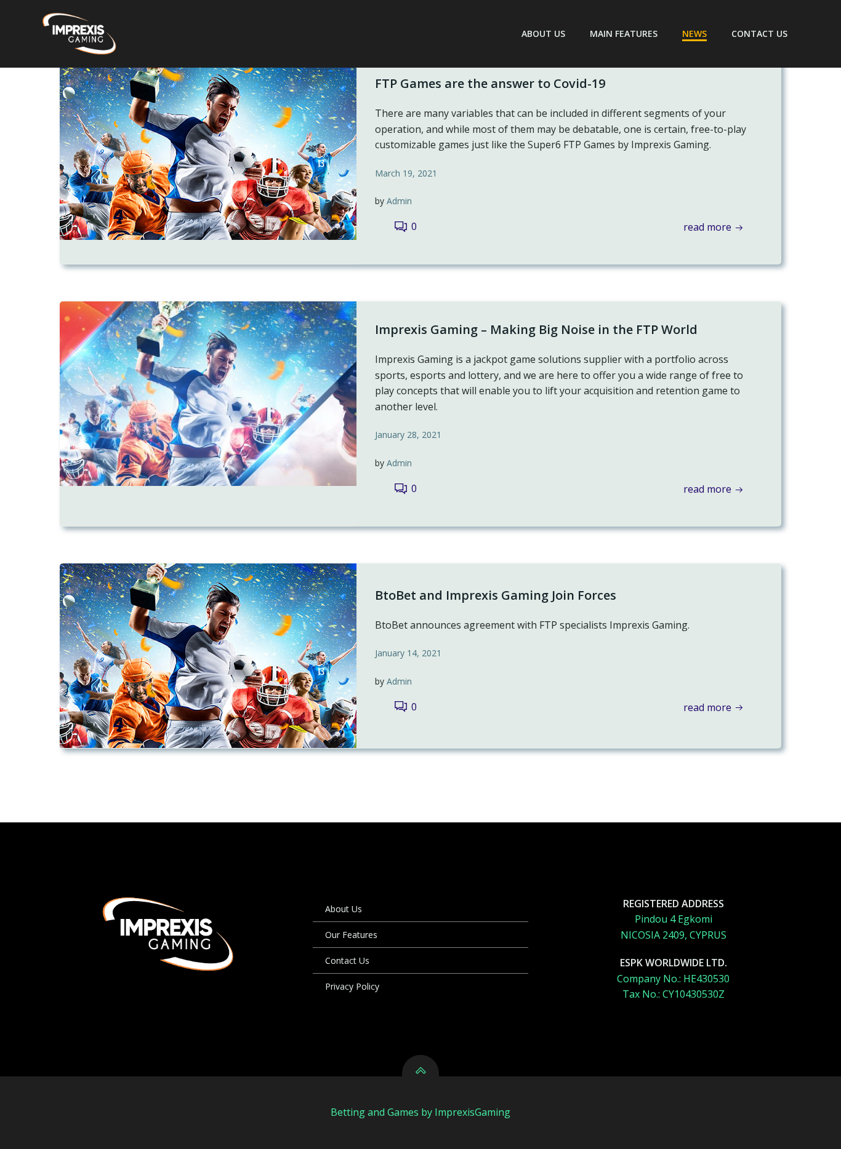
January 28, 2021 (408, 434)
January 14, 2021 (408, 653)
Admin (399, 201)
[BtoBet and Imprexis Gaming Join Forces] (208, 654)
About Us (543, 33)
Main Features (624, 33)
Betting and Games (375, 1112)
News (694, 33)
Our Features (351, 934)
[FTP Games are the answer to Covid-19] (208, 146)
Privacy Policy (352, 986)
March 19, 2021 (406, 173)
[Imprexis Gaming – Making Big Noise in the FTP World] (208, 392)
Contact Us (759, 33)
